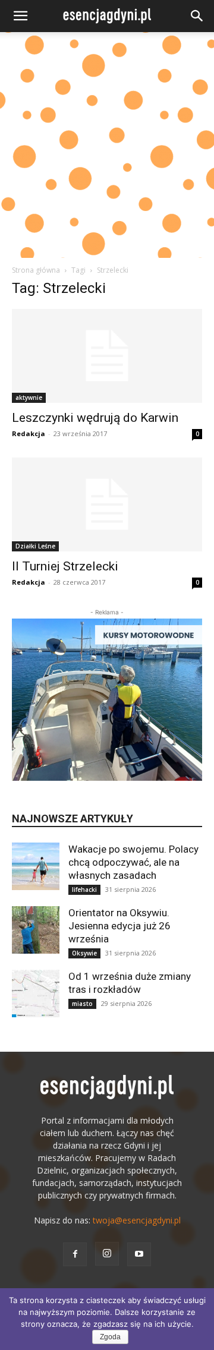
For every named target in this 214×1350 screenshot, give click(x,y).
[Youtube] (139, 1254)
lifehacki (84, 889)
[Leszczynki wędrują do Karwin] (107, 356)
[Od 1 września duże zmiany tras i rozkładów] (35, 993)
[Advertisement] (107, 145)
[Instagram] (107, 1254)
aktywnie (28, 397)
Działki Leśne (35, 546)
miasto (82, 1003)
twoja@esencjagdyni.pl (137, 1220)
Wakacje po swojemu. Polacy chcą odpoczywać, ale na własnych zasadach (133, 862)
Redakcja (28, 433)
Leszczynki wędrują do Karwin (95, 418)
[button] (20, 16)
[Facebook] (75, 1254)
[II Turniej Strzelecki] (107, 504)
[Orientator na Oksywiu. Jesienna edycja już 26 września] (35, 930)
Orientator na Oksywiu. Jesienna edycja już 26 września (119, 926)
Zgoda (110, 1337)
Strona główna (36, 270)
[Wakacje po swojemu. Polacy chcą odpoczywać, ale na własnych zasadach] (35, 866)
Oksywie (84, 953)
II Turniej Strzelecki (65, 566)
